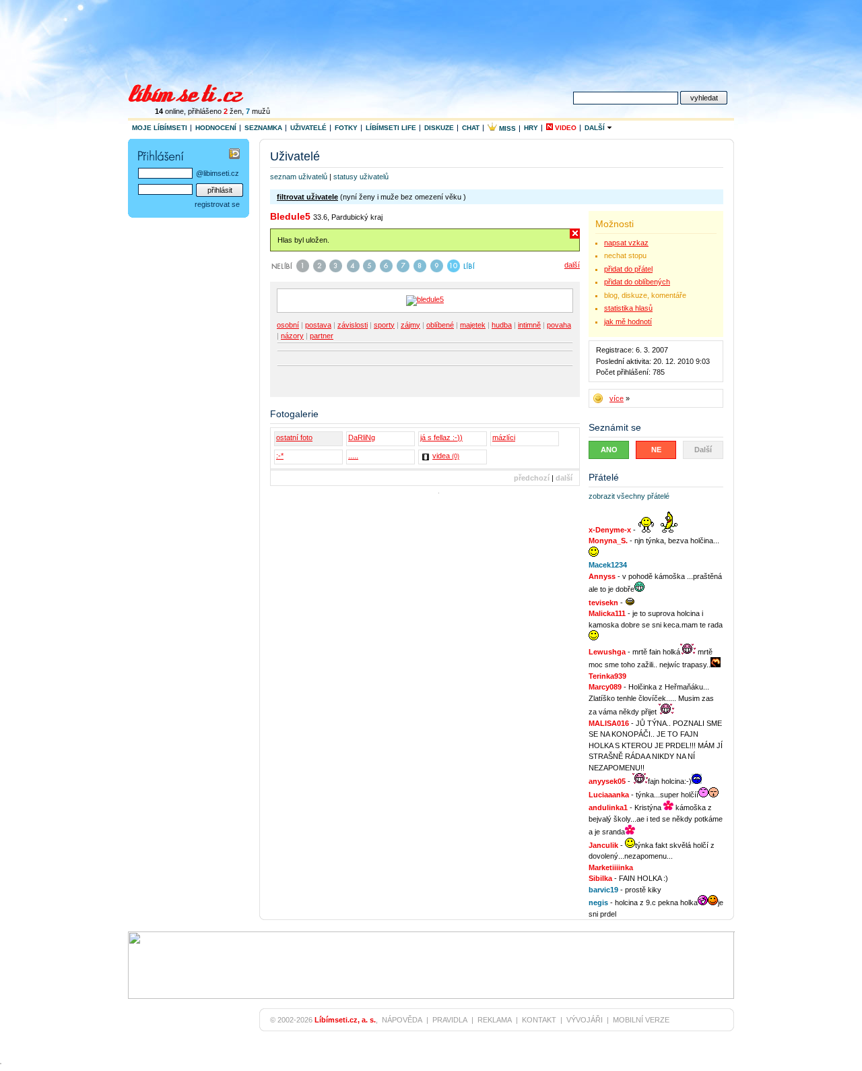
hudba (502, 325)
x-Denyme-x (610, 530)
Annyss (602, 576)
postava (318, 325)
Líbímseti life (391, 127)
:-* (280, 456)
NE (656, 450)
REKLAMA (494, 1020)
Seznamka (263, 127)
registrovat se (217, 204)
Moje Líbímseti (159, 127)
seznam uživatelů (298, 177)
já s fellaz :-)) (441, 437)
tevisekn (603, 603)
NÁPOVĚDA (402, 1020)
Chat (470, 127)
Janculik (603, 845)
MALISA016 (609, 723)
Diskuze (439, 127)
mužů (258, 111)
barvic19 (603, 890)
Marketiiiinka (611, 867)
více (616, 398)
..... (353, 456)
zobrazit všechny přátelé (629, 496)
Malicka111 (607, 613)
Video (564, 127)
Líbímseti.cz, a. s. (345, 1020)
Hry (531, 127)
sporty (384, 325)
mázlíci (503, 437)
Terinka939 (607, 676)
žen (233, 111)
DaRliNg (361, 437)
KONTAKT (539, 1020)
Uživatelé (308, 127)
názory (292, 336)
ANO (609, 450)
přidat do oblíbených (637, 282)
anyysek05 (607, 781)
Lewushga (607, 652)
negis (598, 902)
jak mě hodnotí (628, 321)
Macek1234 (608, 565)
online (169, 111)
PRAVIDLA (449, 1020)
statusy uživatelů (361, 177)
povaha (559, 325)
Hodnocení (215, 127)
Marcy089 (605, 687)
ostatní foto (294, 437)
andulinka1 (608, 807)
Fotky (346, 127)
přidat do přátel (628, 269)
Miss (506, 128)
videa (445, 456)
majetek (473, 325)
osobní (288, 325)
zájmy (410, 325)
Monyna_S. (608, 541)
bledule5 (290, 216)
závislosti (352, 325)
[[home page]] (194, 91)
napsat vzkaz (626, 243)
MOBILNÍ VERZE (641, 1020)
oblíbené (440, 325)
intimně (529, 325)
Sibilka (600, 878)
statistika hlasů (628, 308)
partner (321, 336)
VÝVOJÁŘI (584, 1020)
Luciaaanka (609, 795)
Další (596, 127)
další (572, 265)
